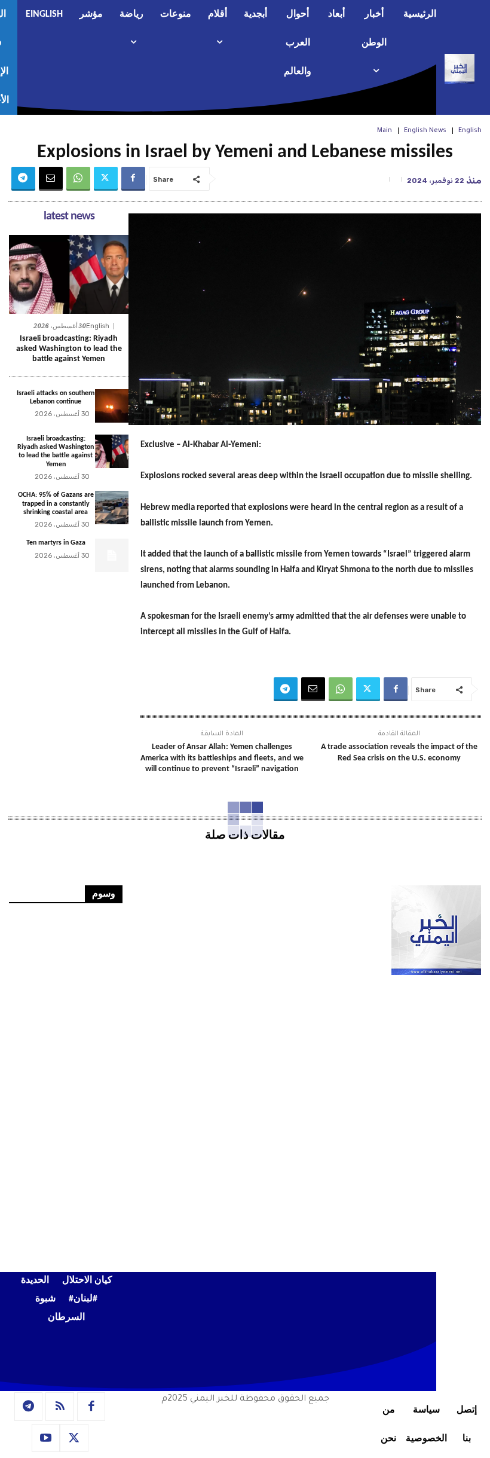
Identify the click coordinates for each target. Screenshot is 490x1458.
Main (384, 131)
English (470, 131)
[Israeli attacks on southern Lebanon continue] (111, 406)
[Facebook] (133, 179)
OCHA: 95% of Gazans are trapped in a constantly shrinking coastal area (56, 503)
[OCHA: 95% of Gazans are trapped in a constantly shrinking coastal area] (111, 507)
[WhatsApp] (78, 179)
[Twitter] (106, 179)
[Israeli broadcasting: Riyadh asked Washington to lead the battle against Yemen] (68, 274)
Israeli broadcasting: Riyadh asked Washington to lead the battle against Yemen (69, 348)
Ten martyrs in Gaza (55, 542)
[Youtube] (46, 1438)
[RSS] (59, 1406)
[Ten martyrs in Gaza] (111, 555)
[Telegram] (23, 179)
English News (425, 131)
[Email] (51, 179)
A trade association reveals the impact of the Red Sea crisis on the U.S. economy (399, 752)
